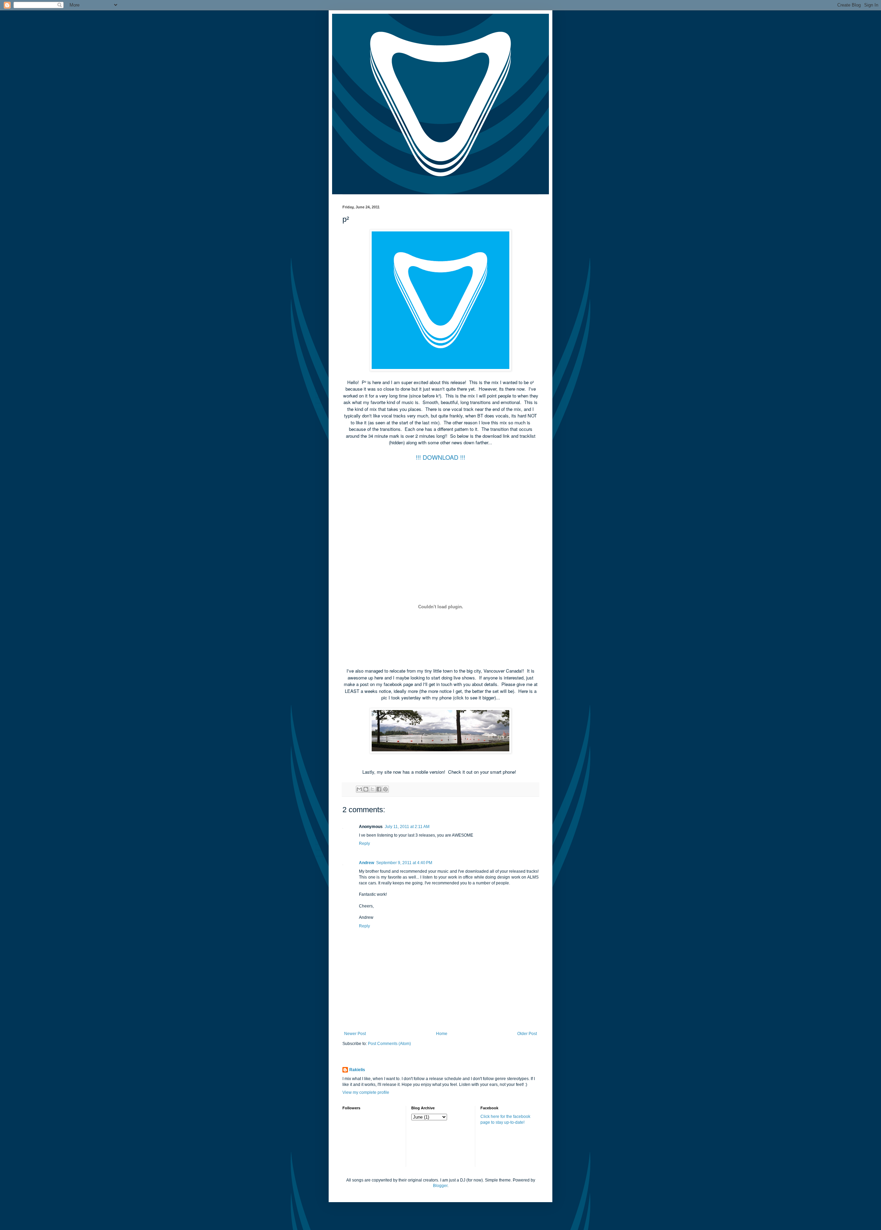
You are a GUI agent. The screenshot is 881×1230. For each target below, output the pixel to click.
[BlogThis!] (365, 789)
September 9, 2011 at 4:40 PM (404, 862)
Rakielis (357, 1069)
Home (441, 1033)
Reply (364, 843)
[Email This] (359, 789)
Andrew (366, 862)
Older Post (527, 1033)
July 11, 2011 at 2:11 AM (407, 826)
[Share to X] (372, 789)
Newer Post (355, 1033)
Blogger (440, 1185)
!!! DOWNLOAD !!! (440, 457)
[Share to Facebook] (378, 789)
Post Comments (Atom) (389, 1043)
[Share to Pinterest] (385, 789)
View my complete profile (365, 1092)
